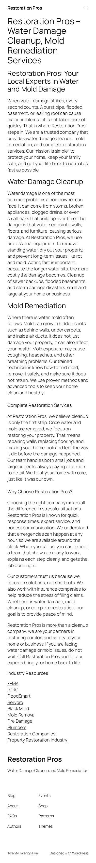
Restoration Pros (24, 8)
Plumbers (16, 727)
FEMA (12, 683)
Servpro (15, 702)
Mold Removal (21, 715)
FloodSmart (19, 696)
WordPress (80, 853)
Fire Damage (19, 721)
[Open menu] (86, 8)
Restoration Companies (31, 734)
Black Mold (18, 708)
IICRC (12, 689)
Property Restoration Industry (37, 740)
